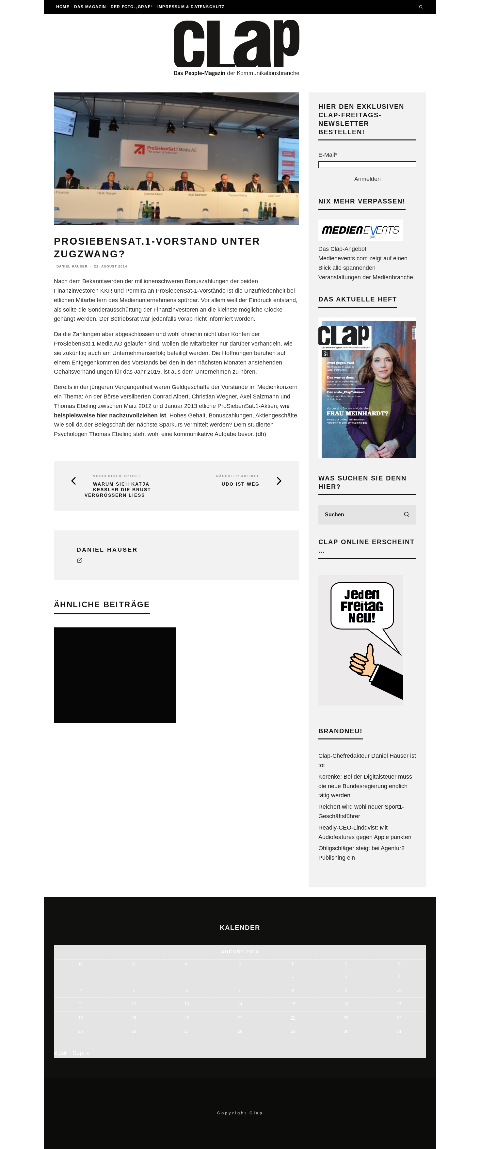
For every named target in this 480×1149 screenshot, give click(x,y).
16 (346, 1004)
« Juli (61, 1053)
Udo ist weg (241, 484)
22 (293, 1017)
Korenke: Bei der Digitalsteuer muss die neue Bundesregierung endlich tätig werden (365, 786)
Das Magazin (90, 7)
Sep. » (80, 1053)
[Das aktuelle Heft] (367, 456)
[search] (406, 515)
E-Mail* (327, 155)
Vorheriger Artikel (117, 476)
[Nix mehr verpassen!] (360, 239)
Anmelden (367, 179)
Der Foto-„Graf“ (132, 7)
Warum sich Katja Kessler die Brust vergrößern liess (118, 489)
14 (240, 1004)
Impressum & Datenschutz (191, 7)
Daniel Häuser (72, 266)
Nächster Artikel (238, 476)
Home (63, 7)
